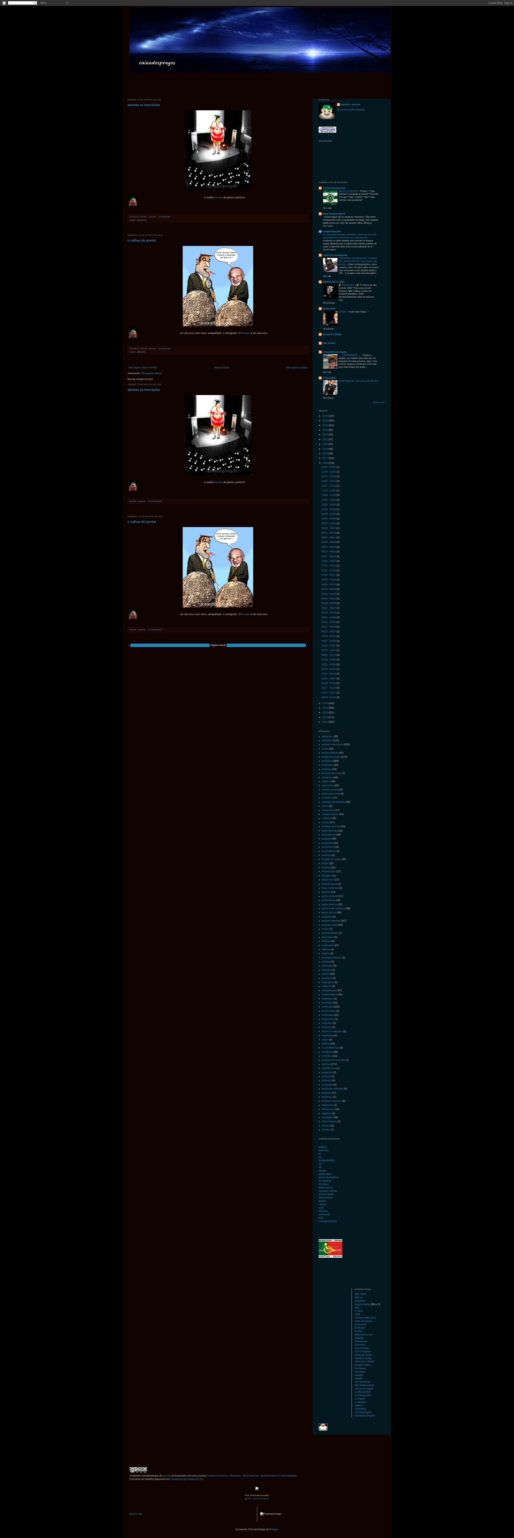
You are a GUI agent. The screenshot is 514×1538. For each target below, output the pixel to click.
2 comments (164, 216)
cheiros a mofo (330, 789)
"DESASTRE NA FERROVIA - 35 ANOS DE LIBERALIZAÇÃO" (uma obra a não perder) (358, 261)
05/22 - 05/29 (329, 608)
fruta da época (329, 884)
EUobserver (361, 1341)
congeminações (332, 231)
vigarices (326, 1113)
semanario (324, 1214)
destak (322, 1170)
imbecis (326, 949)
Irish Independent (364, 1385)
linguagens (328, 982)
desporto (326, 838)
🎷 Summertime (347, 285)
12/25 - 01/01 (329, 467)
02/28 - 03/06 (329, 659)
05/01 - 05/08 (329, 617)
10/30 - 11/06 (329, 500)
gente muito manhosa (333, 908)
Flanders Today (363, 1358)
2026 (325, 416)
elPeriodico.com (363, 1334)
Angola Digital (362, 1304)
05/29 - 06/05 (329, 603)
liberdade (327, 978)
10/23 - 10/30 (329, 504)
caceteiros (327, 777)
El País (358, 1331)
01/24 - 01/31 (329, 683)
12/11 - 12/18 (329, 476)
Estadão (359, 1338)
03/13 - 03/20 (329, 650)
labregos (326, 970)
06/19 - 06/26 (329, 589)
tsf (320, 1153)
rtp (320, 1167)
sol (320, 1157)
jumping (326, 961)
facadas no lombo (331, 859)
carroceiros (328, 785)
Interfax (359, 1378)
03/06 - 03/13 (329, 655)
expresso (324, 1150)
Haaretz (359, 1375)
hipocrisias (327, 937)
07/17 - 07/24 (329, 570)
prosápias (327, 1072)
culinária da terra (331, 826)
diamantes (142, 220)
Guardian (360, 1371)
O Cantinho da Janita (335, 352)
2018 (325, 453)
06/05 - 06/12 (329, 598)
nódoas (326, 1043)
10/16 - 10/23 (329, 509)
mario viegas (329, 1011)
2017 (325, 458)
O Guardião (329, 378)
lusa (321, 1217)
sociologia (327, 1084)
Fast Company (363, 1351)
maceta (167, 1475)
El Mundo (360, 1327)
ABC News (361, 1294)
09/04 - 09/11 (329, 537)
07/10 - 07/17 (329, 575)
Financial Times (363, 1355)
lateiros (326, 974)
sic (320, 1163)
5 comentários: (155, 629)
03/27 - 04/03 (329, 641)
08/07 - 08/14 (329, 556)
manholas (327, 1002)
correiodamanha (328, 1221)
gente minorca (329, 904)
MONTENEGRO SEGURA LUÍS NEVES (358, 381)
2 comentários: (155, 501)
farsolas (326, 867)
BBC (357, 1307)
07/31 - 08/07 (329, 561)
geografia (327, 916)
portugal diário (327, 1160)
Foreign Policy (362, 1365)
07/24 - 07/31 (329, 565)
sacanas (326, 1076)
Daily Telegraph (363, 1321)
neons (325, 1039)
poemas (326, 1064)
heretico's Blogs (332, 334)
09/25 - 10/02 (329, 523)
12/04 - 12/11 (329, 481)
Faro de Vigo (362, 1348)
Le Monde (360, 1402)
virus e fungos (329, 1121)
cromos (326, 822)
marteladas (328, 1015)
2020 (325, 444)
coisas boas (328, 810)
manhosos (327, 1006)
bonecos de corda (331, 773)
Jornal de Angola (364, 1388)
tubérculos (327, 1105)
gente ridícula (329, 912)
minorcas (327, 1027)
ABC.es (359, 1297)
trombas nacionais (332, 1101)
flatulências (328, 879)
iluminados (328, 945)
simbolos (326, 1080)
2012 (325, 717)
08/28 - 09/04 (329, 542)
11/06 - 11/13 (329, 495)
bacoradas (327, 765)
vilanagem (327, 1117)
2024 (325, 425)
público (323, 1147)
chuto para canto (331, 793)
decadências (329, 834)
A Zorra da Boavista (334, 188)
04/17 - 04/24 (329, 626)
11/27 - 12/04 (329, 485)
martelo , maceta (350, 104)
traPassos (327, 1097)
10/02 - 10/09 (329, 518)
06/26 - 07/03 (329, 584)
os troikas (327, 1056)
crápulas (326, 818)
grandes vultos (330, 925)
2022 (325, 434)
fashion (342, 311)
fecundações (329, 871)
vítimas (325, 1125)
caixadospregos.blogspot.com (186, 1479)
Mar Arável (329, 343)
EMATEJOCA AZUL (334, 282)
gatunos (326, 892)
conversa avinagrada (335, 255)
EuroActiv (360, 1344)
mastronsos (328, 1019)
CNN (357, 1314)
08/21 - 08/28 (329, 547)
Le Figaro (360, 1398)
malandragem (329, 990)
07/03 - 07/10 (329, 579)
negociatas (328, 1035)
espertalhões (329, 851)
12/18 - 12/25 (329, 471)
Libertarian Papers (365, 1415)
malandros (327, 998)
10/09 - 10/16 (329, 514)
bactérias (327, 769)
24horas (323, 1211)
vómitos (326, 1129)
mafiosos (326, 986)
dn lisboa (324, 1184)
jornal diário (325, 1174)
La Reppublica (363, 1392)
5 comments (164, 348)
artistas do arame (331, 757)
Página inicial (221, 367)
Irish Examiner (362, 1381)
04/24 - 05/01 (329, 622)
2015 (325, 703)
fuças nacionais (330, 888)
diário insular (326, 1197)
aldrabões (141, 352)
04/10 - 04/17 (329, 631)
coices (325, 806)
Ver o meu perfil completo (351, 109)
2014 (325, 708)
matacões (327, 1023)
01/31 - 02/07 (329, 678)
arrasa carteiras (330, 752)
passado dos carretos (333, 1060)
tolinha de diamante (332, 1088)
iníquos (326, 953)
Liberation (360, 1408)
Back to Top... (137, 1513)
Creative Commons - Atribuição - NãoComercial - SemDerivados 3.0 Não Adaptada (252, 1475)
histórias (326, 941)
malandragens (330, 994)
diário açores (326, 1187)
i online (323, 1204)
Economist (360, 1324)
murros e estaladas (332, 1031)
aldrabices (327, 736)
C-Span (359, 1311)
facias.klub (329, 308)
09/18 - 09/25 (329, 528)
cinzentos (327, 797)
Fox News (360, 1368)
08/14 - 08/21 (329, 551)
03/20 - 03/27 (329, 645)
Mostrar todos (379, 402)
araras (325, 748)
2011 (325, 722)
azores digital (326, 1194)
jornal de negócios (329, 1177)
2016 (325, 463)
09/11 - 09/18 (329, 532)
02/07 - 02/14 (329, 673)
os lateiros (327, 1052)
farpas (325, 863)
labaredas (327, 965)
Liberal (358, 1405)
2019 (325, 448)
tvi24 (321, 1207)
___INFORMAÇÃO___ (350, 355)
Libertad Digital (363, 1412)
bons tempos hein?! (334, 213)
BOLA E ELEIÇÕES (348, 191)
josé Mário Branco (332, 957)
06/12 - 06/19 (329, 594)
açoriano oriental (328, 1191)
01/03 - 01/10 (329, 697)
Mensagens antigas (297, 367)
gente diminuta (330, 896)
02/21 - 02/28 (329, 664)
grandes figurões (331, 920)
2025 (325, 420)
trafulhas (326, 1093)
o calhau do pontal (141, 240)
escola (218, 197)
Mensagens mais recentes (142, 367)
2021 (325, 439)
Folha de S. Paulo (364, 1361)
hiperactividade (330, 933)
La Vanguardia (363, 1395)
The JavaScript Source (258, 1498)
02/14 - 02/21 (329, 669)
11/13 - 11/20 (329, 490)
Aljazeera (360, 1300)
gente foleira (328, 900)
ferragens (327, 875)
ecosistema (328, 847)
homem (245, 333)
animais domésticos (332, 744)
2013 (325, 712)
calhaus (326, 781)
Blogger (273, 1529)
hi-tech (325, 929)
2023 (325, 430)
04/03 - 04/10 (329, 636)
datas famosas (330, 830)
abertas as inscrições (143, 105)
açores (322, 1201)
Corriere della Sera (365, 1317)
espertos (326, 855)
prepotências (329, 1068)
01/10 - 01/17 (329, 692)
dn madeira (325, 1180)
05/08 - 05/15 (329, 612)
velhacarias (328, 1109)
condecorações (330, 814)
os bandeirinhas (330, 1047)
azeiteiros (327, 761)
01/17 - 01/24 (329, 687)
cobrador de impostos (333, 802)
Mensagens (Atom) (151, 373)
